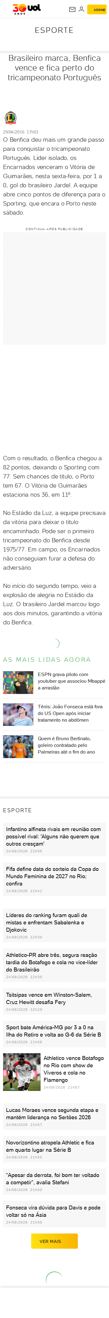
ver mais (50, 1241)
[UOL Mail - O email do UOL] (72, 9)
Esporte (54, 30)
